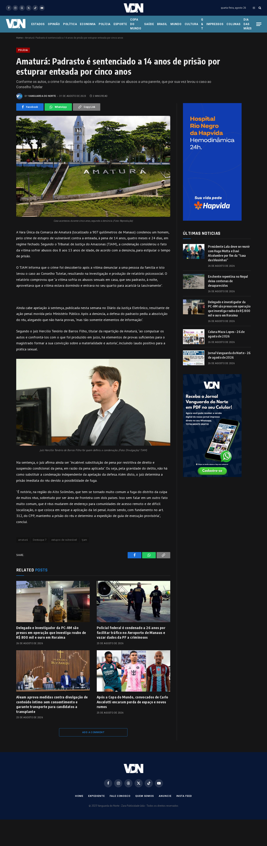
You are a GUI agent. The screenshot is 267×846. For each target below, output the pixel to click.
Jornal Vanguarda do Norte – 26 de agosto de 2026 (229, 355)
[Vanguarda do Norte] (133, 8)
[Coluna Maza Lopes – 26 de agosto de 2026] (193, 336)
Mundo (176, 24)
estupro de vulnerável (64, 539)
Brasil (162, 24)
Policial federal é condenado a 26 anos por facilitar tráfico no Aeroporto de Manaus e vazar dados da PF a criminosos (131, 632)
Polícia (104, 24)
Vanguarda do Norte (42, 96)
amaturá (23, 539)
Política (70, 24)
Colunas (233, 24)
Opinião (54, 24)
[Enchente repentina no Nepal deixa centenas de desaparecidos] (193, 281)
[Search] (259, 8)
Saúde (149, 24)
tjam (84, 539)
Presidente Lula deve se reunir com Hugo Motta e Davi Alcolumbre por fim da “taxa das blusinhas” (229, 253)
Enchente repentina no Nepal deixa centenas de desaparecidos (228, 281)
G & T (202, 24)
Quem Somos (144, 795)
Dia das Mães (248, 24)
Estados (38, 24)
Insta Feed (184, 795)
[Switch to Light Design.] (254, 7)
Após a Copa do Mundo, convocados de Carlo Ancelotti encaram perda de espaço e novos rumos (132, 702)
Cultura (191, 24)
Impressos (214, 24)
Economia (88, 24)
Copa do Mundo (135, 24)
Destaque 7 (40, 539)
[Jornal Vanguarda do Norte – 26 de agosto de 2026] (193, 357)
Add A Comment (93, 732)
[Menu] (258, 24)
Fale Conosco (120, 795)
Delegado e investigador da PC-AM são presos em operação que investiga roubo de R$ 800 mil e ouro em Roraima (51, 632)
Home (19, 37)
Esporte (120, 24)
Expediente (96, 795)
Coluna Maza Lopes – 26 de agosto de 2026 (226, 334)
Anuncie (165, 795)
